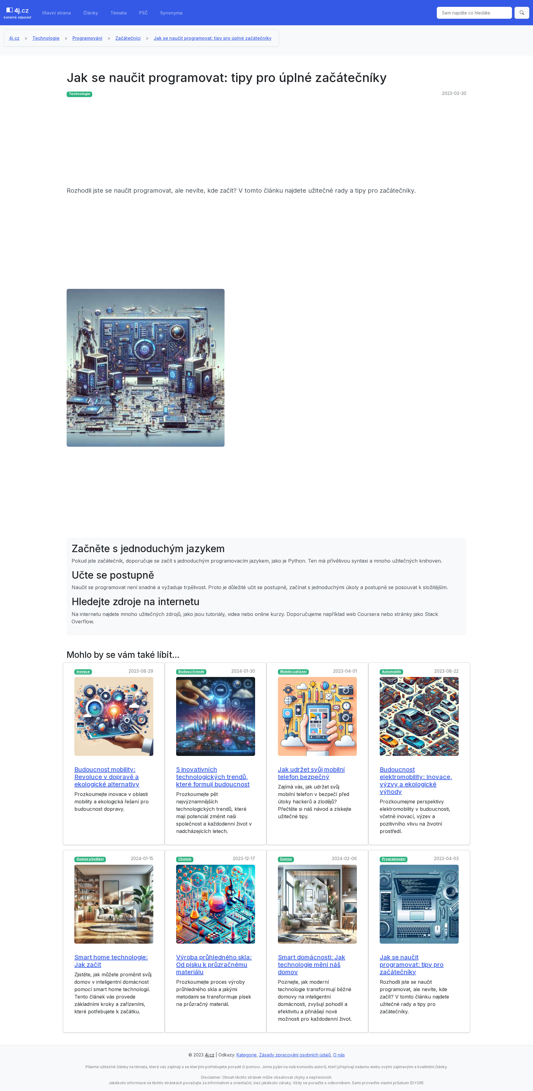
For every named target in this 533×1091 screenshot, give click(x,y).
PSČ (143, 12)
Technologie (46, 38)
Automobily (391, 672)
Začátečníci (128, 38)
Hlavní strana (56, 12)
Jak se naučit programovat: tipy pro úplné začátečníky (212, 38)
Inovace (83, 672)
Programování (87, 38)
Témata (118, 12)
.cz (17, 13)
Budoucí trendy (191, 672)
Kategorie (247, 1054)
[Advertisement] (252, 143)
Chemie (184, 859)
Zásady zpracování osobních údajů (295, 1054)
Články (90, 12)
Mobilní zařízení (293, 672)
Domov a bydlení (90, 859)
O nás (339, 1054)
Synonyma (171, 12)
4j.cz (14, 38)
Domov (286, 859)
